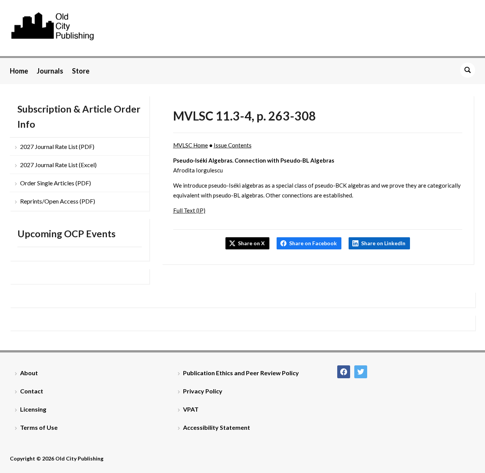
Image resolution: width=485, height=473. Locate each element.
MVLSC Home (190, 145)
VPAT (191, 409)
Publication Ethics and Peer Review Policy (241, 372)
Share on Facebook (313, 243)
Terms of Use (39, 427)
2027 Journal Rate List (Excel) (58, 164)
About (29, 372)
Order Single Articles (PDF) (55, 182)
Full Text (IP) (189, 210)
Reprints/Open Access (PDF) (57, 201)
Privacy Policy (202, 391)
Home (19, 71)
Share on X (251, 243)
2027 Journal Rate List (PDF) (57, 146)
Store (80, 71)
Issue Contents (233, 145)
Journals (50, 71)
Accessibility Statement (216, 427)
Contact (31, 391)
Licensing (33, 409)
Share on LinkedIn (383, 243)
